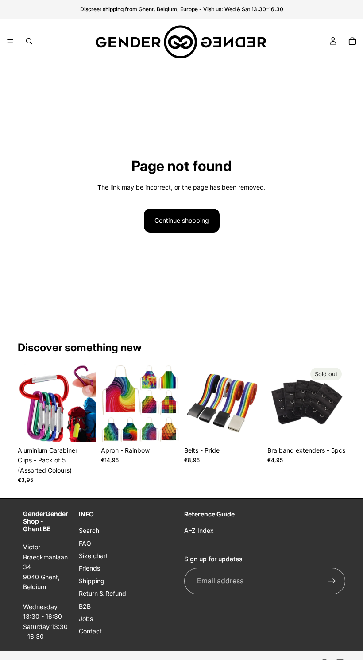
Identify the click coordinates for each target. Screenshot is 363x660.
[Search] (29, 41)
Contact (90, 631)
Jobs (86, 618)
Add (89, 428)
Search (89, 530)
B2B (85, 606)
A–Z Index (199, 530)
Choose (172, 428)
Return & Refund (102, 593)
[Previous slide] (27, 403)
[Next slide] (86, 403)
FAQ (85, 543)
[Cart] (352, 41)
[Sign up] (332, 581)
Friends (89, 568)
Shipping (91, 581)
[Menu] (10, 41)
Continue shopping (181, 220)
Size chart (93, 555)
